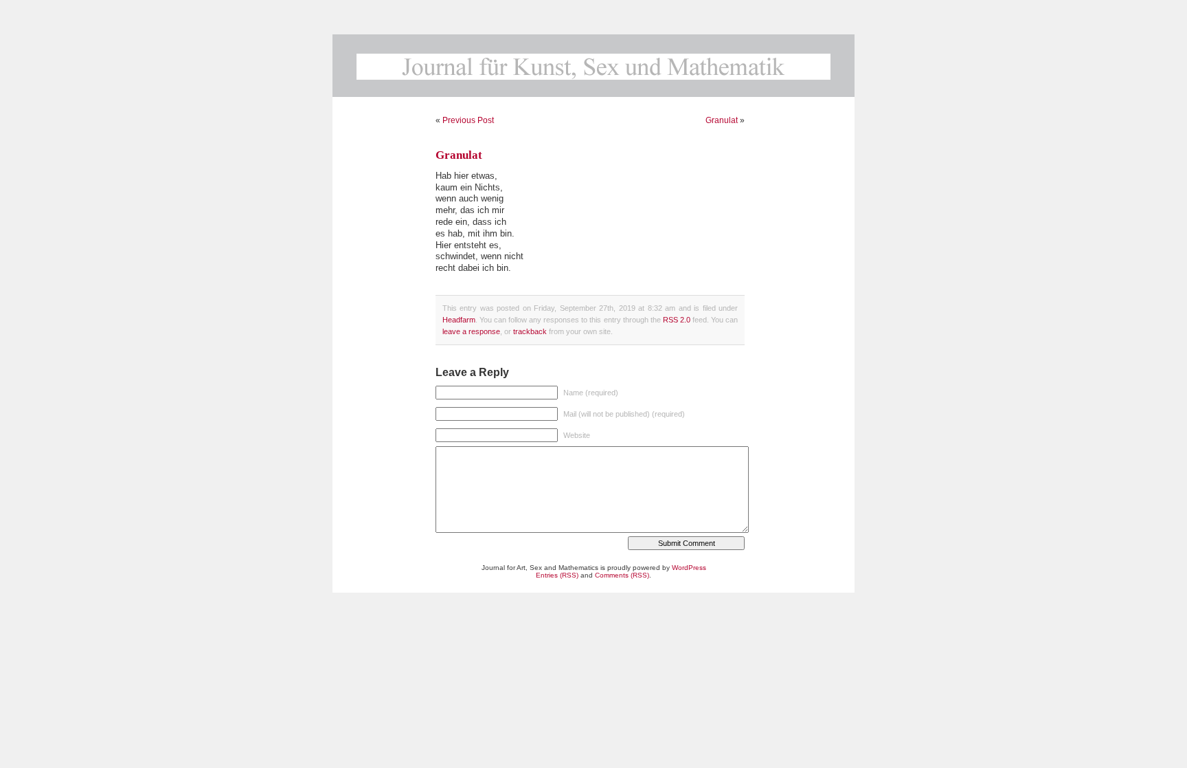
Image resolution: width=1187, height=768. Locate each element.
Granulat (721, 120)
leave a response (471, 331)
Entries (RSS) (557, 575)
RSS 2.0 (676, 320)
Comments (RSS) (622, 575)
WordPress (689, 567)
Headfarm (458, 320)
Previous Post (468, 120)
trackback (530, 331)
